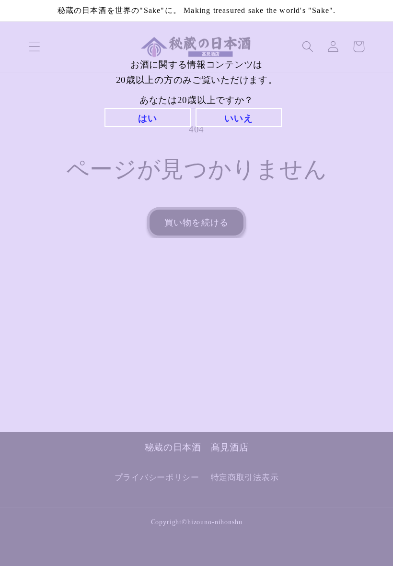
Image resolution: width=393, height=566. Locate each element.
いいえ (238, 118)
